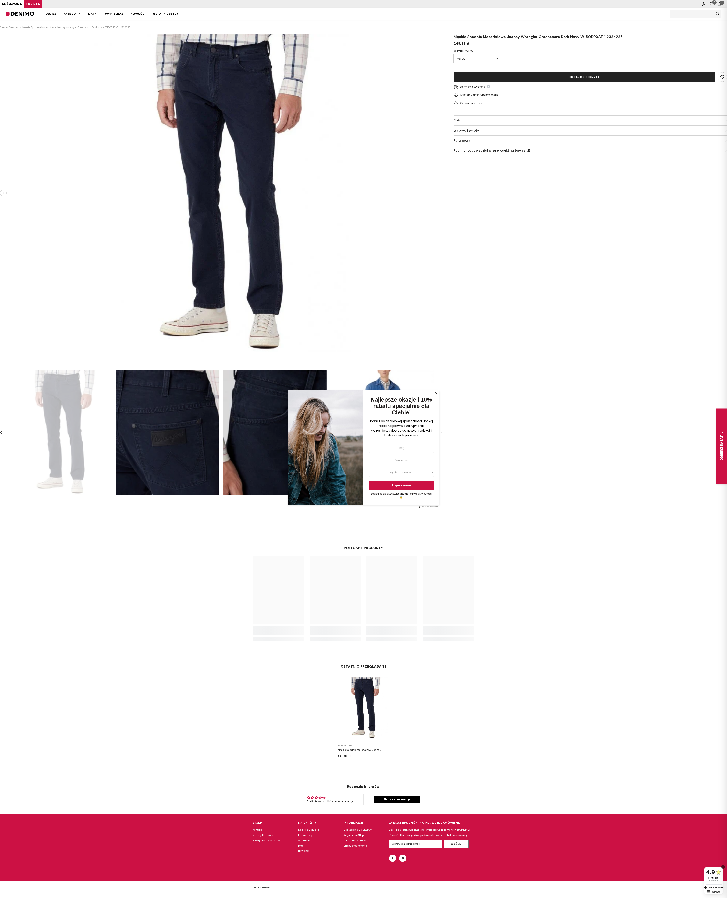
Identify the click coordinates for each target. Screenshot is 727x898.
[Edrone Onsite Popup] (363, 449)
